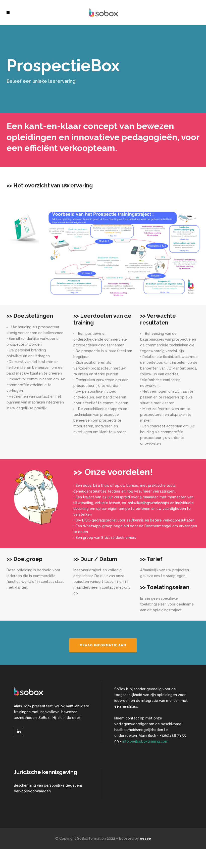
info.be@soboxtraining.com (145, 741)
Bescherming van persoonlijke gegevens (48, 785)
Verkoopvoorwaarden (32, 791)
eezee (145, 838)
